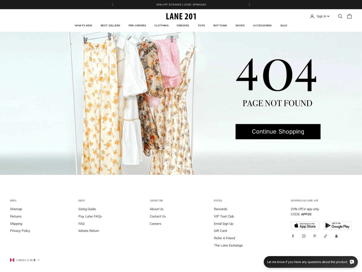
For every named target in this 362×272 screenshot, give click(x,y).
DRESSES (183, 25)
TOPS (201, 25)
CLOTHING (161, 25)
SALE (283, 25)
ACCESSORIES (262, 25)
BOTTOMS (220, 25)
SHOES (240, 25)
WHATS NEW (83, 25)
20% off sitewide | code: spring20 (181, 4)
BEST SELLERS (110, 25)
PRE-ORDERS (137, 25)
